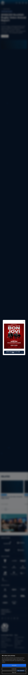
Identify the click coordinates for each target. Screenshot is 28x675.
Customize (14, 669)
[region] (14, 664)
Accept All (14, 665)
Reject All (14, 672)
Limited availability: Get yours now (13, 352)
